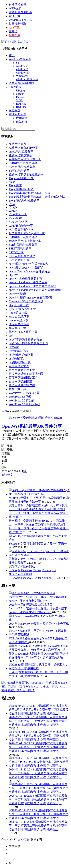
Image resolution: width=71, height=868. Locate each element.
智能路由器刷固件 (20, 12)
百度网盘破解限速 (20, 381)
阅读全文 (7, 474)
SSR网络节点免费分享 (23, 163)
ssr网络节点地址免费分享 (25, 159)
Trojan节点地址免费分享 (24, 200)
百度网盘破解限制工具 (23, 377)
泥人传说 (22, 41)
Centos (20, 93)
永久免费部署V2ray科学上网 (27, 233)
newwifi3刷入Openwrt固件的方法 (29, 271)
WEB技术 (15, 8)
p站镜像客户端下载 (21, 354)
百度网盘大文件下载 (22, 370)
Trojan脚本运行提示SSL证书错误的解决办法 (37, 196)
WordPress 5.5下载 (20, 396)
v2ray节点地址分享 (21, 225)
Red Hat (21, 103)
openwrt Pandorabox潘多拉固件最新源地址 (35, 289)
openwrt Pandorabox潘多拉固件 (28, 282)
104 (25, 471)
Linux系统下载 (18, 312)
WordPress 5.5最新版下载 (24, 404)
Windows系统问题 (20, 59)
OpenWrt (14, 275)
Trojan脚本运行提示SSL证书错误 (29, 192)
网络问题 (14, 110)
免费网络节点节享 (20, 155)
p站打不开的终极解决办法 (25, 339)
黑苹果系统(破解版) (21, 83)
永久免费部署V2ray (21, 229)
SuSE (19, 100)
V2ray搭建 (15, 218)
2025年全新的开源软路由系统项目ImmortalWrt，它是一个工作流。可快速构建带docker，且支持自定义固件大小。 (38, 608)
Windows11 (23, 75)
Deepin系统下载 (19, 305)
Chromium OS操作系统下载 (26, 301)
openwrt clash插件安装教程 (25, 278)
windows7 (22, 66)
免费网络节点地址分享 (23, 147)
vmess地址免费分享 (21, 151)
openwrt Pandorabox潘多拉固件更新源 (32, 286)
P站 (11, 335)
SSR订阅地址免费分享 (23, 244)
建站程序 (22, 121)
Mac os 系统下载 (19, 316)
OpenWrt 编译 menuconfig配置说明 (30, 297)
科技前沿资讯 (17, 4)
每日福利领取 (17, 23)
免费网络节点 (17, 143)
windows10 (22, 72)
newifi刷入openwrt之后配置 (26, 267)
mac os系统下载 (18, 320)
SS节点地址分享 (19, 170)
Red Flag (21, 106)
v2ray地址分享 (18, 214)
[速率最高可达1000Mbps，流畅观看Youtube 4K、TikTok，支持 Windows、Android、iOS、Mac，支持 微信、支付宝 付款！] (35, 690)
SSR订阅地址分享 (20, 248)
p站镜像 (14, 347)
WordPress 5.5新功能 (21, 400)
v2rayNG (14, 210)
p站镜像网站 (17, 358)
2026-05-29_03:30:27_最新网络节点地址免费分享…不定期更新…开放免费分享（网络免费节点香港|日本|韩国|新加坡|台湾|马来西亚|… (38, 721)
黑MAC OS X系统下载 (23, 331)
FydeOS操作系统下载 (22, 309)
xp (17, 62)
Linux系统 (15, 86)
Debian (20, 97)
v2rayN (13, 207)
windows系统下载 (27, 79)
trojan (12, 181)
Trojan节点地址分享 (21, 178)
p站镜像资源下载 (20, 362)
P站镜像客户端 (18, 350)
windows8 (22, 69)
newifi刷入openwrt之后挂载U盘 (28, 263)
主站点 (13, 31)
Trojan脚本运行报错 (21, 189)
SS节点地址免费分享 (22, 166)
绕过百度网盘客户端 (22, 385)
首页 (12, 55)
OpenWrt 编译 (17, 293)
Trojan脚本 (15, 185)
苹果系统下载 (17, 328)
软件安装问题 (17, 114)
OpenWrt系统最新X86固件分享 (31, 426)
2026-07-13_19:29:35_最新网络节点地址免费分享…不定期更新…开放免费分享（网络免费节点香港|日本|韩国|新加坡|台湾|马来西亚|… (38, 799)
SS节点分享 (16, 252)
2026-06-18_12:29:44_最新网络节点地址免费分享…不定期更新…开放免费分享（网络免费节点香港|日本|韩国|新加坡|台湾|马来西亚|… (38, 773)
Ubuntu (20, 90)
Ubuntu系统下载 (19, 324)
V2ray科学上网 (18, 221)
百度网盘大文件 (19, 366)
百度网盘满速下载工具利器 (26, 373)
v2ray (12, 204)
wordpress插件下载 (20, 19)
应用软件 (22, 117)
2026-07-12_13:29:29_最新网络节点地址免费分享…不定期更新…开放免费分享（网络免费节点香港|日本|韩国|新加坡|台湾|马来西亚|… (38, 825)
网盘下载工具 (17, 389)
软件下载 (14, 16)
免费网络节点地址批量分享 (26, 174)
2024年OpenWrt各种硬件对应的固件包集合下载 (39, 623)
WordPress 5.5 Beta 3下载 (24, 392)
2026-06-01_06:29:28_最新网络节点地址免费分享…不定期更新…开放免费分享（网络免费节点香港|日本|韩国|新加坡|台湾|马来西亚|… (38, 747)
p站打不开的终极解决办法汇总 (28, 343)
